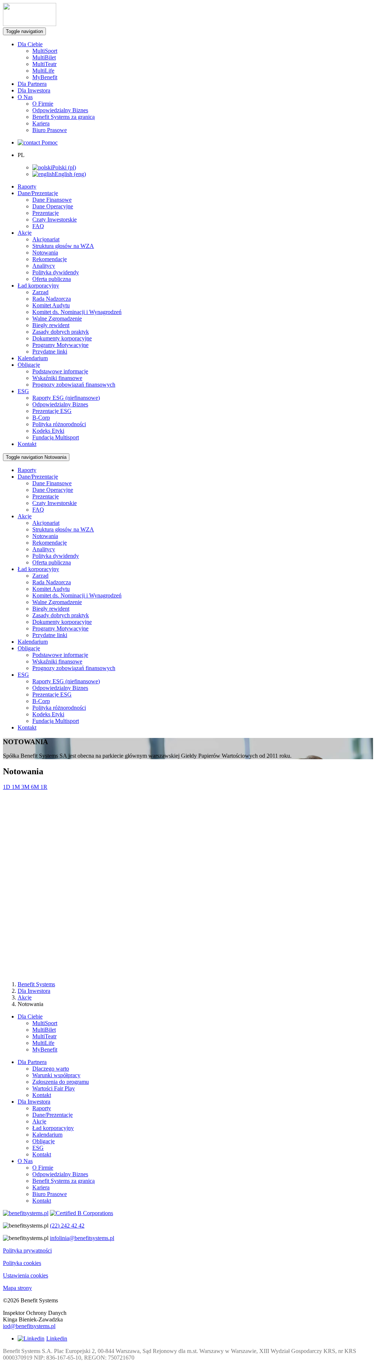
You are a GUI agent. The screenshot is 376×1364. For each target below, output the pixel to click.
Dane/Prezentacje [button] (38, 193)
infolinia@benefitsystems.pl (82, 1238)
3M (26, 787)
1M (16, 787)
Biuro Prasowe (49, 130)
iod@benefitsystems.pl (29, 1326)
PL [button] (21, 155)
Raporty (27, 186)
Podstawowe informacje (60, 371)
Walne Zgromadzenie (57, 318)
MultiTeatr (44, 64)
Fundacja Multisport (55, 437)
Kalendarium (33, 358)
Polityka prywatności (27, 1250)
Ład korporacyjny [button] (38, 285)
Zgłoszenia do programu (60, 1082)
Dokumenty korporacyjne (62, 338)
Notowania (45, 252)
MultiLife (43, 70)
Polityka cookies (22, 1263)
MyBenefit (44, 77)
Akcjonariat (45, 239)
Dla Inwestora (34, 90)
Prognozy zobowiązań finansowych (73, 384)
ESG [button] (23, 391)
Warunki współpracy (56, 1075)
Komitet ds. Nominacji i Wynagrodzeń (77, 312)
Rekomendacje (49, 259)
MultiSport (44, 51)
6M (35, 787)
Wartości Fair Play (53, 1088)
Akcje (25, 997)
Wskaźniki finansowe (57, 378)
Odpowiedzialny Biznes (60, 110)
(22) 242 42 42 (67, 1225)
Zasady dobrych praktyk (60, 332)
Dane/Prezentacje (52, 1115)
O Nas (25, 1161)
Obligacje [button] (29, 365)
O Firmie (42, 103)
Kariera (41, 123)
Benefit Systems (36, 984)
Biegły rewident (50, 325)
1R (43, 787)
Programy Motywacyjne (60, 345)
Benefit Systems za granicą (63, 117)
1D (7, 787)
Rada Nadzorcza (51, 299)
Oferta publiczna (51, 279)
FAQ (38, 226)
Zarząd (40, 292)
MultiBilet (44, 57)
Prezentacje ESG (52, 411)
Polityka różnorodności (59, 424)
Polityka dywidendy (55, 272)
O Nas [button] (25, 97)
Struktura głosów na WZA (63, 246)
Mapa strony (17, 1288)
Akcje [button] (25, 233)
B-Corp (41, 417)
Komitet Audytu (51, 305)
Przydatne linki (49, 351)
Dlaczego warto (50, 1068)
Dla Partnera (32, 84)
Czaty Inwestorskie (54, 219)
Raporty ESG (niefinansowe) (66, 398)
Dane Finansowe (52, 200)
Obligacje (43, 1141)
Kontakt (27, 444)
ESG (38, 1148)
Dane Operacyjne (52, 206)
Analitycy (43, 266)
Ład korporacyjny (53, 1128)
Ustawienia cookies (25, 1275)
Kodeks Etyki (48, 431)
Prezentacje (45, 213)
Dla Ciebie (30, 1016)
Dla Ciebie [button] (30, 44)
